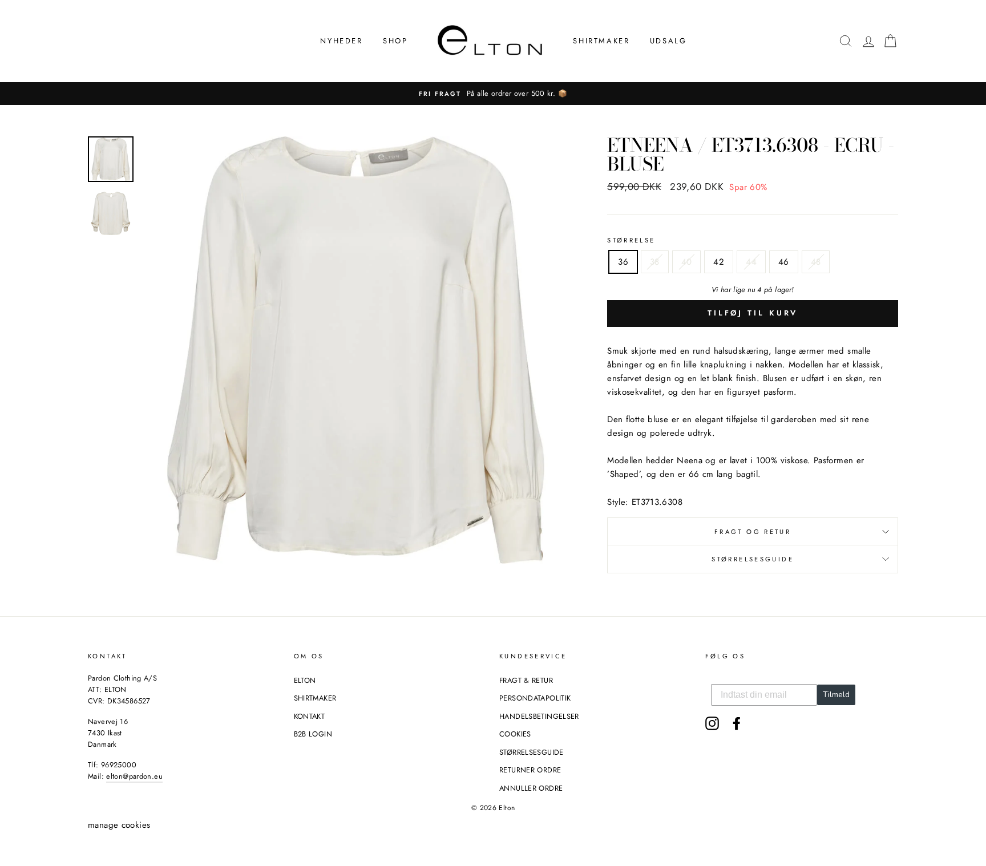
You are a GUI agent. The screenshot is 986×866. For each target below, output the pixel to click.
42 (718, 262)
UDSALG (668, 40)
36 (623, 262)
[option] (493, 93)
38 (655, 262)
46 (783, 262)
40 (686, 262)
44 (751, 262)
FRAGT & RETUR (526, 680)
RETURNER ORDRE (530, 769)
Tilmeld (836, 694)
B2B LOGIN (313, 734)
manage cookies (119, 825)
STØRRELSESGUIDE (753, 559)
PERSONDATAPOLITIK (535, 698)
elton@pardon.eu (134, 776)
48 (816, 262)
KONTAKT (309, 716)
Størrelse (631, 240)
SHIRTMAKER (601, 40)
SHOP (395, 40)
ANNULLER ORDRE (531, 788)
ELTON (305, 680)
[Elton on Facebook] (736, 723)
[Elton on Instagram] (712, 723)
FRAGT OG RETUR (752, 531)
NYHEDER (341, 40)
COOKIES (515, 734)
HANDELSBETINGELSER (539, 716)
